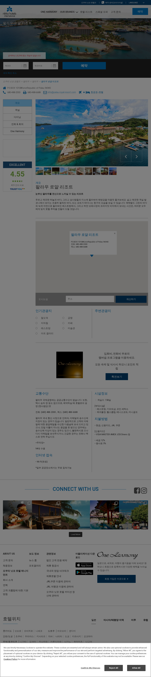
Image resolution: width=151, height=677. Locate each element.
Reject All (113, 668)
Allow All (136, 668)
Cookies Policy (10, 659)
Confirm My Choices (90, 668)
